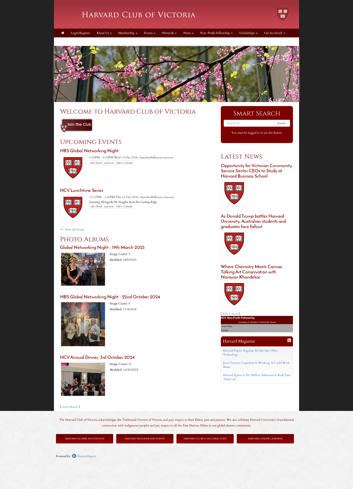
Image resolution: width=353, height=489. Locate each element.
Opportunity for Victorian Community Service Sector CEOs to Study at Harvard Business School (256, 171)
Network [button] (168, 33)
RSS (225, 314)
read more (109, 162)
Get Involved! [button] (273, 33)
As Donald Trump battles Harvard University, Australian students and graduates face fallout (253, 221)
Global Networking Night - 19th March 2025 (102, 247)
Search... (282, 123)
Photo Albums (84, 239)
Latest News (241, 156)
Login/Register (80, 33)
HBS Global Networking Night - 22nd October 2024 (110, 297)
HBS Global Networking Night (89, 151)
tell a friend (96, 162)
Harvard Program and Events (145, 438)
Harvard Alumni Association (84, 438)
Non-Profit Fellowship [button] (215, 33)
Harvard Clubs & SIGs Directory (205, 438)
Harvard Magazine (239, 341)
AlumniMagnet (86, 456)
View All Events (75, 230)
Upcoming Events (91, 142)
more (234, 314)
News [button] (187, 33)
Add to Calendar (124, 162)
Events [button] (148, 33)
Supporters (68, 41)
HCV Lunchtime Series (81, 190)
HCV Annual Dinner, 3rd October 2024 (97, 357)
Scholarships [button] (247, 33)
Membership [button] (126, 33)
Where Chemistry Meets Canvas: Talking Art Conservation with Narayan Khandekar (252, 272)
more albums (70, 407)
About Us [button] (103, 33)
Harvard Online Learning (265, 438)
